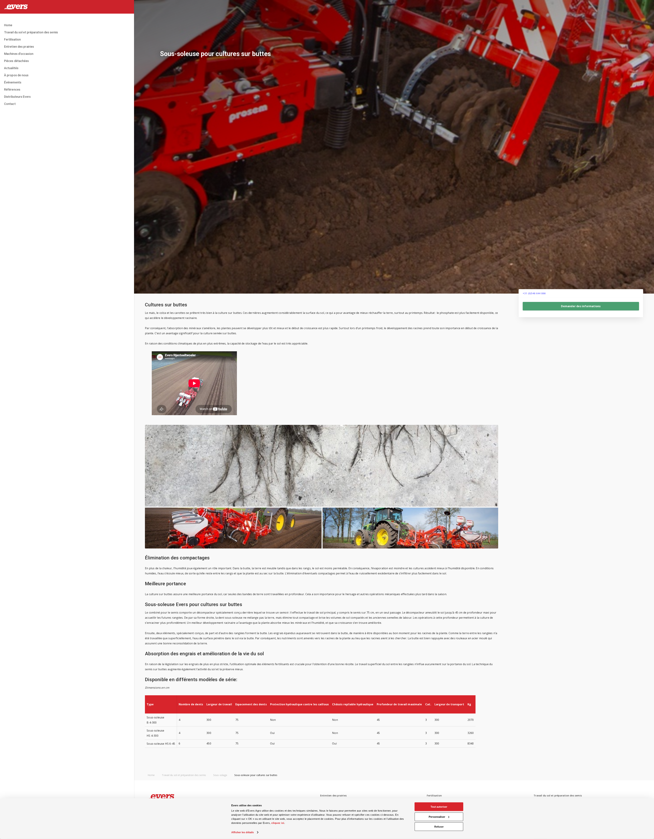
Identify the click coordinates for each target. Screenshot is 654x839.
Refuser (439, 826)
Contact (10, 104)
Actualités (11, 68)
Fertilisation (12, 39)
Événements (12, 82)
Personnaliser (437, 816)
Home (8, 25)
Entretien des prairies (19, 46)
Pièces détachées (16, 61)
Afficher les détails (242, 832)
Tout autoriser (439, 806)
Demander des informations (581, 306)
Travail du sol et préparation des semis (31, 32)
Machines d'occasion (18, 54)
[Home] (67, 7)
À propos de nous (16, 75)
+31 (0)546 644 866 (534, 293)
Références (12, 89)
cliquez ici (277, 822)
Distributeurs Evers (17, 96)
